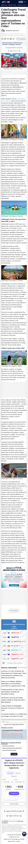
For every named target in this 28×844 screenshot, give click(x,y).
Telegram (18, 44)
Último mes (14, 776)
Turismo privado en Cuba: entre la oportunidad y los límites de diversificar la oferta (12, 692)
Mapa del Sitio (11, 841)
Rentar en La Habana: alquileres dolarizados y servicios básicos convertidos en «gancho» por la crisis (13, 683)
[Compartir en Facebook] (5, 39)
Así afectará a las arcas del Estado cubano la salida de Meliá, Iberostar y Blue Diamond (13, 700)
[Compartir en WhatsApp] (2, 39)
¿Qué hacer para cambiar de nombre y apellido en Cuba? (12, 748)
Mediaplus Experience (12, 30)
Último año (17, 773)
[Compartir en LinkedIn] (11, 39)
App (22, 2)
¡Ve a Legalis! (14, 754)
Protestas (5, 5)
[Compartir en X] (8, 39)
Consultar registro (14, 804)
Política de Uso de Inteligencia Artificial (14, 839)
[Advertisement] (14, 73)
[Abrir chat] (24, 834)
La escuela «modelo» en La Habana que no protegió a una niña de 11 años (14, 715)
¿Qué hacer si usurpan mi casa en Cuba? (9, 750)
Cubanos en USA (21, 5)
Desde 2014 (10, 773)
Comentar (21, 39)
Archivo (18, 841)
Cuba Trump (13, 5)
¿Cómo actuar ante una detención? (8, 745)
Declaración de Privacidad (14, 834)
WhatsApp (12, 44)
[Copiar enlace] (13, 39)
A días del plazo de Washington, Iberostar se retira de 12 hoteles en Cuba (12, 708)
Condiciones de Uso (14, 837)
